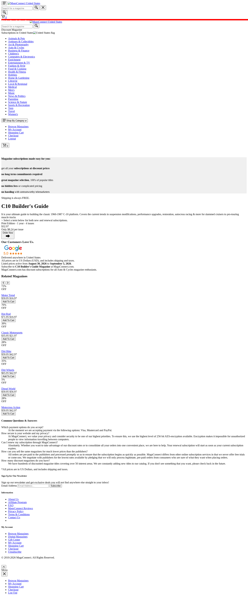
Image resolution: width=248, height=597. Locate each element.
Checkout (13, 548)
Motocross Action (10, 407)
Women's (13, 114)
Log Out (12, 592)
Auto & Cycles (16, 47)
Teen (10, 108)
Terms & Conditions (19, 514)
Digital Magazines (17, 536)
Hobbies (12, 74)
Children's (13, 53)
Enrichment (14, 59)
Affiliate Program (17, 502)
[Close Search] (43, 7)
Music (11, 93)
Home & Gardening (18, 77)
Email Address (9, 485)
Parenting (13, 99)
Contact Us (14, 517)
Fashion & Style (16, 65)
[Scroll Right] (8, 283)
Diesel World (8, 388)
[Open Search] (4, 12)
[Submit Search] (36, 7)
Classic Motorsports (11, 332)
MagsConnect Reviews (20, 508)
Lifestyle (12, 80)
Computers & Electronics (21, 56)
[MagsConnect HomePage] (24, 3)
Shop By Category (15, 120)
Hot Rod (6, 313)
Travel (11, 111)
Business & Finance (18, 50)
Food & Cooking (17, 68)
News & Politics (16, 96)
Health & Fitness (17, 71)
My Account (14, 542)
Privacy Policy (16, 511)
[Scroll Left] (3, 283)
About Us (13, 499)
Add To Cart (8, 301)
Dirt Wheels (7, 370)
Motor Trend (8, 295)
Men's (11, 90)
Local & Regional (17, 83)
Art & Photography (18, 44)
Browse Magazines (18, 533)
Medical (12, 87)
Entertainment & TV (19, 62)
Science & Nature (17, 102)
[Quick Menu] (4, 3)
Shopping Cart (16, 545)
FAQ (10, 505)
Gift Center (14, 539)
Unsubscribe (14, 551)
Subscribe (56, 486)
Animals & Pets (16, 38)
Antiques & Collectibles (21, 41)
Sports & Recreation (19, 105)
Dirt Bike (6, 351)
